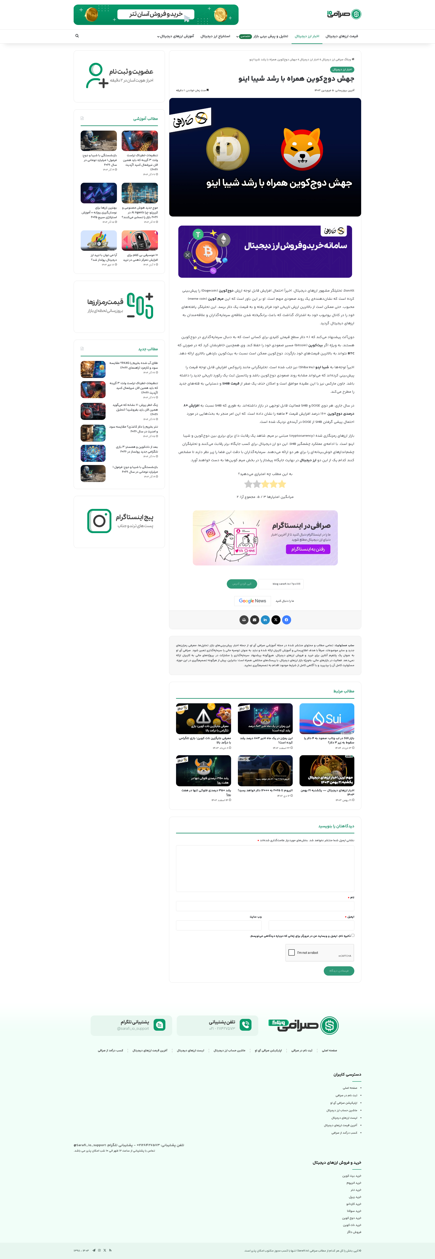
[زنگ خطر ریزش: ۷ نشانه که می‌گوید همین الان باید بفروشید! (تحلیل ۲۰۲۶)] (93, 411)
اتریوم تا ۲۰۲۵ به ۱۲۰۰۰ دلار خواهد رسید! (265, 790)
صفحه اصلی (329, 1050)
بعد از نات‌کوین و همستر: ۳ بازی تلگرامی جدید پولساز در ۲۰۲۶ (137, 449)
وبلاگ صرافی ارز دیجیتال (337, 59)
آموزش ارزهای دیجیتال (177, 36)
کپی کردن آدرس (241, 584)
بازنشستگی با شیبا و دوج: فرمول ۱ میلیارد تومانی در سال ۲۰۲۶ (99, 160)
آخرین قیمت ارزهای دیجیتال (150, 1050)
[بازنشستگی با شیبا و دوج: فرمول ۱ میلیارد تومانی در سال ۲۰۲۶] (99, 141)
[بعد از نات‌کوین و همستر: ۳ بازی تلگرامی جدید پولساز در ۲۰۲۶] (93, 453)
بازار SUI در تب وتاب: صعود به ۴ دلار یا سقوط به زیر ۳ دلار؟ (329, 740)
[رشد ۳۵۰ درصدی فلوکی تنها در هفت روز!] (203, 770)
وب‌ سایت (256, 917)
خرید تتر (356, 1190)
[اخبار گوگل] (252, 601)
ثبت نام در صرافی (301, 1050)
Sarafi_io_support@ (90, 1145)
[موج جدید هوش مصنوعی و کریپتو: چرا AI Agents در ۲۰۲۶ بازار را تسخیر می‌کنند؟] (140, 193)
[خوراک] (110, 1250)
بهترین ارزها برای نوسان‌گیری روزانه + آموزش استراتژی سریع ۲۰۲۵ (99, 212)
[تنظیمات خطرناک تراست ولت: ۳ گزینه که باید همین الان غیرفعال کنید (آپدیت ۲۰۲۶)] (140, 141)
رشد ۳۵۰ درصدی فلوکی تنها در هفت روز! (206, 792)
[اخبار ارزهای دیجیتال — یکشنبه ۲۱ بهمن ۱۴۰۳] (327, 770)
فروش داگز (354, 1232)
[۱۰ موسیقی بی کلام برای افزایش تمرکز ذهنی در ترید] (140, 240)
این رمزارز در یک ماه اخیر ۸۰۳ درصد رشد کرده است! (266, 740)
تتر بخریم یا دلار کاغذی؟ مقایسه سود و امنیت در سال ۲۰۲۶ (133, 429)
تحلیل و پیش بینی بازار (264, 36)
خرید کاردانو (353, 1204)
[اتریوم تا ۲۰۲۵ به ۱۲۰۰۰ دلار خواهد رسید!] (265, 770)
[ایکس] (275, 619)
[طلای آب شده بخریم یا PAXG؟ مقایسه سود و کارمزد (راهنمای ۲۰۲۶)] (93, 369)
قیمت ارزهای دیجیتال (342, 36)
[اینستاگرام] (99, 1250)
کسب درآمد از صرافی (110, 1050)
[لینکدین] (265, 619)
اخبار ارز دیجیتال (307, 36)
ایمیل (349, 917)
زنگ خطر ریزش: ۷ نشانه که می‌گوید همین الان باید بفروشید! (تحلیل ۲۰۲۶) (135, 410)
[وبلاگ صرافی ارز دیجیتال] (344, 14)
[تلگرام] (94, 1250)
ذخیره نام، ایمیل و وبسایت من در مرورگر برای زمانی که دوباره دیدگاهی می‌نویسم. (300, 936)
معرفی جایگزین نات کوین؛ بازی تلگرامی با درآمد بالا (205, 740)
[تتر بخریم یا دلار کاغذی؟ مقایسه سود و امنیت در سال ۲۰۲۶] (93, 433)
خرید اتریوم (354, 1183)
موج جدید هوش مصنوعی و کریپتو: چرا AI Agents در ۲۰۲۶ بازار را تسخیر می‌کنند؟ (140, 212)
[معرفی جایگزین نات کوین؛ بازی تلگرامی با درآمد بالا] (203, 718)
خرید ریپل (355, 1197)
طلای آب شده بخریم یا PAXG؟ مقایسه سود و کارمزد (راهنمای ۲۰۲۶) (133, 365)
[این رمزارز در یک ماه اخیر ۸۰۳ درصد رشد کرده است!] (265, 718)
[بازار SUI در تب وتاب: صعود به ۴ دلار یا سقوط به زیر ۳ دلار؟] (327, 718)
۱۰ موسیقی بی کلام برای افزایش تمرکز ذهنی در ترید (140, 258)
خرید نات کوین (352, 1225)
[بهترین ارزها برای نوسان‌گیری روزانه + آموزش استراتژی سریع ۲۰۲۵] (99, 193)
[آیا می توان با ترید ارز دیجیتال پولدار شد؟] (99, 240)
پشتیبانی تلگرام (135, 1022)
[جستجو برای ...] (77, 36)
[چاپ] (244, 619)
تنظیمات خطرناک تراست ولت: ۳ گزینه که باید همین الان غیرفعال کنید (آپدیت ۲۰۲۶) (140, 162)
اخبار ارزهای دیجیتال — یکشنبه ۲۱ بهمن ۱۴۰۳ (327, 792)
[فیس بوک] (286, 619)
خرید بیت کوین (351, 1176)
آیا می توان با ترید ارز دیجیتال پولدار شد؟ (104, 258)
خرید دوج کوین (351, 1218)
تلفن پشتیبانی (222, 1022)
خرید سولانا (354, 1211)
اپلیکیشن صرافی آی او (268, 1050)
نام (351, 897)
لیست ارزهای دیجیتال (190, 1050)
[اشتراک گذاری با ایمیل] (254, 619)
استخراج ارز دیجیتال (215, 36)
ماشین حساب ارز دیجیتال (229, 1050)
